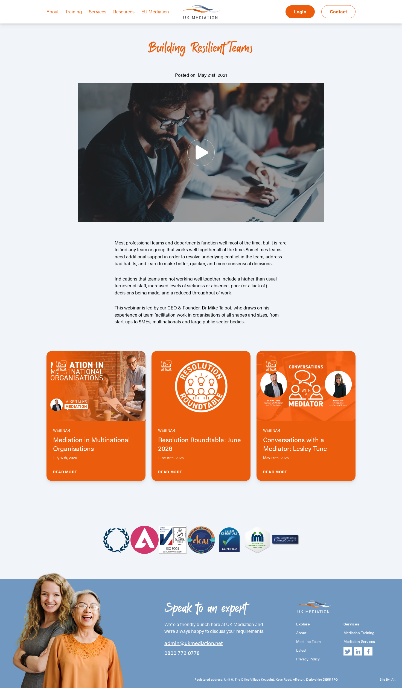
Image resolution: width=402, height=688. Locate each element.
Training (73, 11)
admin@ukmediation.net (193, 643)
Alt (393, 679)
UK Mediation (201, 11)
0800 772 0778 (182, 653)
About (52, 11)
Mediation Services (359, 641)
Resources (124, 11)
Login (300, 11)
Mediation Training (358, 632)
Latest (301, 650)
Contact (338, 11)
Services (97, 11)
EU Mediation (155, 11)
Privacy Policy (308, 659)
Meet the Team (308, 641)
